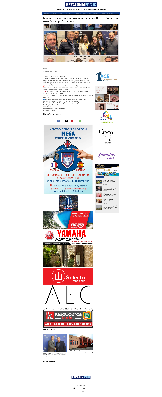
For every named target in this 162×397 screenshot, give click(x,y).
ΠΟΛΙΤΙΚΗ (45, 68)
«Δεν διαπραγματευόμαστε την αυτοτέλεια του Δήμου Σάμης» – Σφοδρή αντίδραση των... (110, 188)
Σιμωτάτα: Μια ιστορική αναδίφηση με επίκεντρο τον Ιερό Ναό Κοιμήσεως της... (109, 194)
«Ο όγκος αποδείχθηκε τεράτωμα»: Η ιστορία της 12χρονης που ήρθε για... (109, 181)
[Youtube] (83, 391)
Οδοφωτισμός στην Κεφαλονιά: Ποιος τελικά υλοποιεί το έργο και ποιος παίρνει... (110, 207)
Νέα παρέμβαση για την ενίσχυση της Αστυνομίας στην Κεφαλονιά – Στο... (110, 201)
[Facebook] (79, 391)
